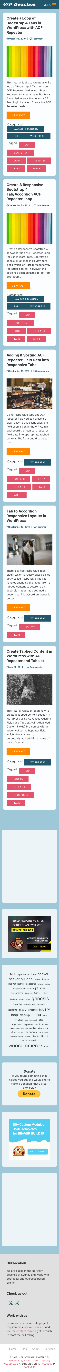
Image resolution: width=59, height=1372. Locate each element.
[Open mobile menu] (54, 4)
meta (45, 1015)
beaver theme (41, 979)
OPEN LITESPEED (40, 1360)
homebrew (29, 1004)
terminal (13, 1036)
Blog (24, 1349)
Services (49, 1349)
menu (36, 1015)
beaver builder (20, 979)
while (37, 168)
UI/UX (44, 1036)
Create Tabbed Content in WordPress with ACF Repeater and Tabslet (29, 656)
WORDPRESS (15, 1360)
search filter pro (17, 1028)
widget (32, 1040)
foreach (19, 479)
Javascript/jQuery (26, 128)
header (17, 1004)
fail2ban (37, 993)
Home (13, 1349)
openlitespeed (31, 1020)
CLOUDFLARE (11, 1363)
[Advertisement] (29, 866)
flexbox (13, 999)
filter (45, 993)
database (28, 993)
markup (25, 1015)
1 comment (37, 39)
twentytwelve (24, 1036)
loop (17, 160)
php (41, 1019)
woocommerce (25, 1045)
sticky (20, 1032)
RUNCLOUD (43, 1363)
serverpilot (30, 1028)
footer (21, 999)
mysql (19, 1019)
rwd (47, 1024)
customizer (17, 993)
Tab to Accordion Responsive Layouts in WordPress (26, 516)
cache (47, 984)
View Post (18, 115)
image (22, 1009)
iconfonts (12, 1010)
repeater (40, 160)
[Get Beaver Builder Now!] (29, 933)
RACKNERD (29, 1367)
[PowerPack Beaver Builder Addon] (29, 1139)
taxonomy (31, 1032)
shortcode (21, 794)
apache (22, 974)
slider (13, 1032)
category (17, 988)
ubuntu (35, 1036)
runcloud (39, 1024)
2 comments (42, 205)
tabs (17, 168)
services (39, 1327)
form (28, 999)
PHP (16, 136)
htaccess (41, 1004)
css (43, 988)
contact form (24, 1331)
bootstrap (21, 152)
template (43, 1032)
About (35, 1349)
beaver (43, 974)
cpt (36, 988)
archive (31, 974)
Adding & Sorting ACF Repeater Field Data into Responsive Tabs (28, 360)
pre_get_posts (16, 1024)
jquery (30, 627)
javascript (33, 1009)
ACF (27, 144)
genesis (40, 998)
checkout (27, 989)
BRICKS (27, 1360)
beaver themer (16, 983)
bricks (40, 984)
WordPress (37, 136)
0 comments (42, 371)
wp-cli (47, 1046)
